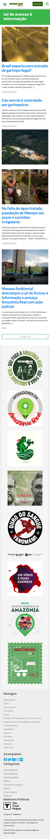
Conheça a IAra (10, 725)
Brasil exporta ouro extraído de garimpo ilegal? (25, 68)
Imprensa (7, 744)
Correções (8, 711)
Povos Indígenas (10, 774)
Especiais (7, 795)
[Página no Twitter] (9, 759)
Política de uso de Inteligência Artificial (21, 722)
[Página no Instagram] (17, 759)
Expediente (8, 729)
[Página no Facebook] (5, 759)
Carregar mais (25, 336)
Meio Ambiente (10, 770)
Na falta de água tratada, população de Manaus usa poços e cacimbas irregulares (23, 215)
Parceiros (7, 736)
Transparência (10, 707)
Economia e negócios (13, 785)
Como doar (37, 4)
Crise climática (10, 792)
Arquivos (7, 733)
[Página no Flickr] (21, 759)
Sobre (6, 703)
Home (6, 714)
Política (6, 781)
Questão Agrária (10, 777)
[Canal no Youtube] (14, 759)
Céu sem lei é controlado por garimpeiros (22, 102)
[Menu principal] (4, 4)
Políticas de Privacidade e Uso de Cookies (22, 718)
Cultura (6, 788)
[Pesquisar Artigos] (47, 4)
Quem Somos (9, 700)
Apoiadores (8, 740)
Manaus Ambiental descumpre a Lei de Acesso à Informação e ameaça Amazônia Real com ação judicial (25, 297)
